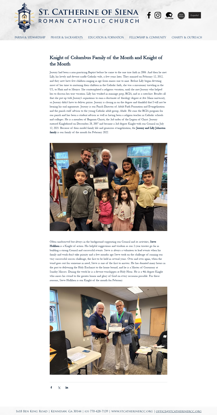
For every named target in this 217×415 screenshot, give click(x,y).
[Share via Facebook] (51, 387)
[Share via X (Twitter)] (59, 387)
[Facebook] (149, 15)
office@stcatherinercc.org (179, 411)
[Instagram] (157, 15)
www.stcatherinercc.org (132, 411)
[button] (30, 37)
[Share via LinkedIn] (66, 387)
